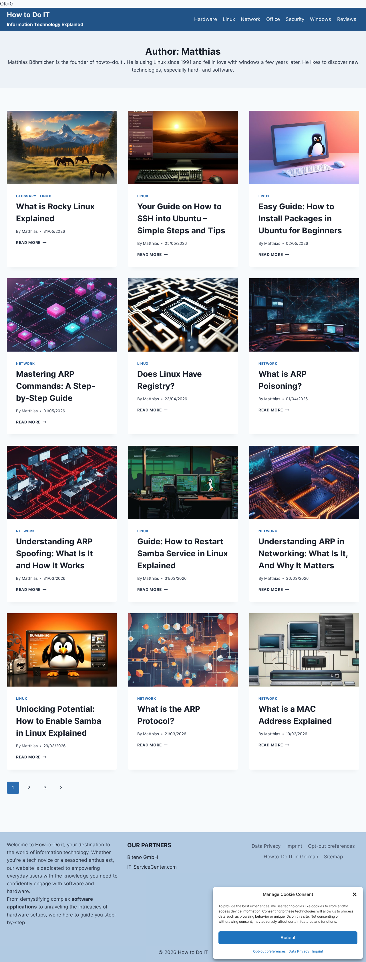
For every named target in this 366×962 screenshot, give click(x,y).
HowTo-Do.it (49, 844)
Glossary (26, 196)
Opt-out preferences (269, 951)
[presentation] (62, 147)
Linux (229, 19)
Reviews (346, 19)
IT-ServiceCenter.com (152, 867)
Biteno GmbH (142, 857)
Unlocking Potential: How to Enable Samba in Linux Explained (58, 721)
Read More (31, 242)
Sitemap (333, 857)
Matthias (30, 231)
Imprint (317, 951)
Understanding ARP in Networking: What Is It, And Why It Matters (303, 553)
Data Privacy (299, 951)
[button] (354, 894)
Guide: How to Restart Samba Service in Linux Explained (182, 553)
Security (295, 19)
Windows (320, 19)
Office (273, 19)
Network (250, 19)
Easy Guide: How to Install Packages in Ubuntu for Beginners (300, 218)
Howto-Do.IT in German (291, 857)
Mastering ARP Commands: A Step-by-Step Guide (55, 386)
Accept (288, 937)
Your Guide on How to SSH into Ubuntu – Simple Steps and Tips (181, 218)
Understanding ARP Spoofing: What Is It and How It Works (54, 553)
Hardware (205, 19)
